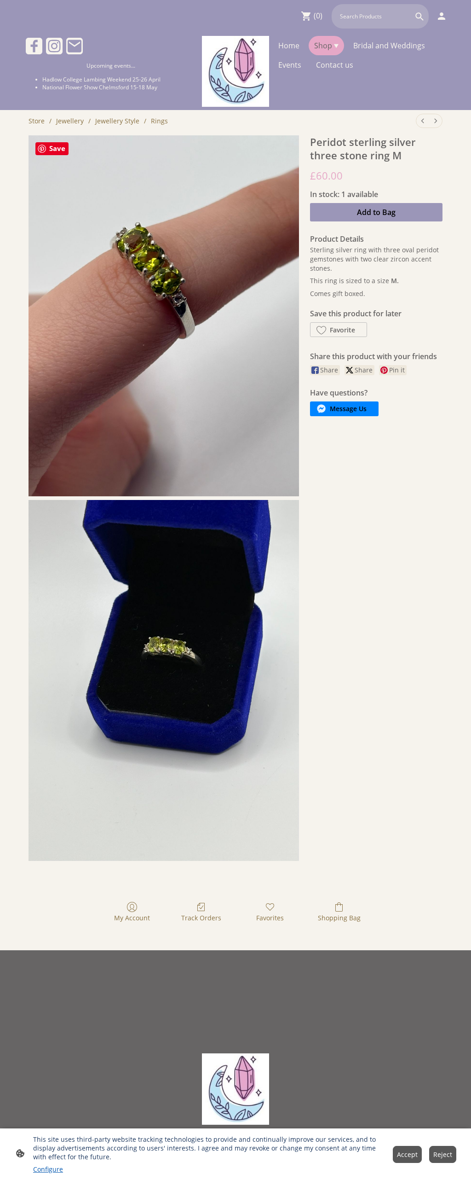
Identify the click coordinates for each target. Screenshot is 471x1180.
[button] (419, 16)
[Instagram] (54, 46)
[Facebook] (34, 46)
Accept (407, 1154)
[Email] (74, 46)
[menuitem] (422, 121)
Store (37, 120)
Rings (159, 120)
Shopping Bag (339, 917)
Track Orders (201, 917)
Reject (442, 1154)
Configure (48, 1169)
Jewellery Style (117, 120)
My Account (132, 917)
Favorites (270, 917)
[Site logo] (236, 71)
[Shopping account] (441, 16)
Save (57, 148)
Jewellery (70, 120)
